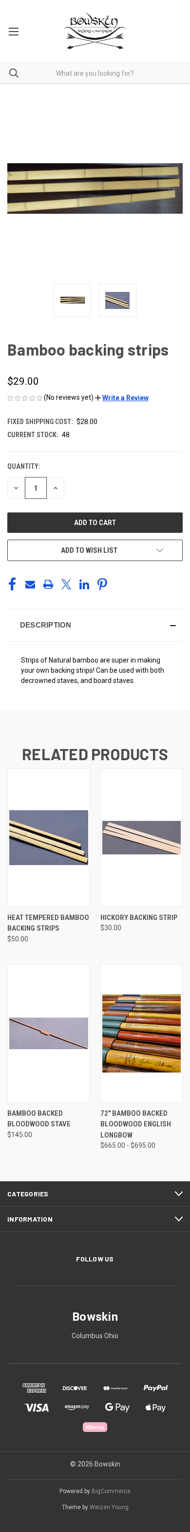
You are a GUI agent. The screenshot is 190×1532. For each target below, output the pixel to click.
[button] (122, 398)
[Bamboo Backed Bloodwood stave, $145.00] (48, 1033)
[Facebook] (12, 584)
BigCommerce (111, 1491)
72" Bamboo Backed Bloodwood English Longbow (135, 1124)
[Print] (48, 584)
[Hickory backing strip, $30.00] (141, 837)
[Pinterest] (102, 584)
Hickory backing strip (138, 917)
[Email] (30, 584)
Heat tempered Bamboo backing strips (48, 923)
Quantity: (23, 466)
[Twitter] (66, 584)
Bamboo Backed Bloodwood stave (39, 1119)
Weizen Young (109, 1507)
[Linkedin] (84, 584)
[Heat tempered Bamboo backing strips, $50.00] (48, 837)
